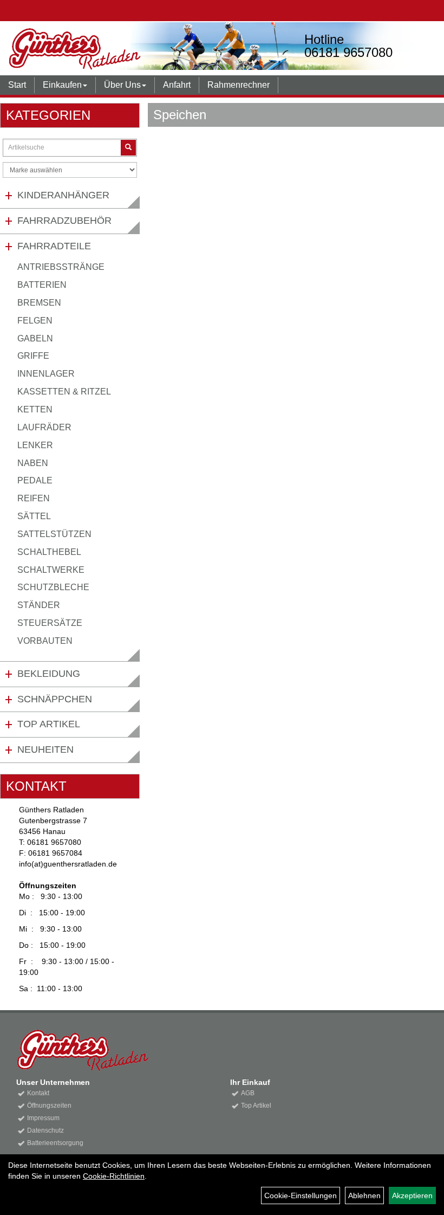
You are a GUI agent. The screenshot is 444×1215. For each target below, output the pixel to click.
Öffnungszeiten (49, 1105)
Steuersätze (49, 623)
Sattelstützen (54, 534)
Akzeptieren (412, 1195)
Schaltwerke (50, 569)
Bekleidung (48, 673)
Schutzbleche (53, 587)
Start (17, 84)
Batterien (42, 284)
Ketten (35, 409)
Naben (32, 463)
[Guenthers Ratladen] (107, 48)
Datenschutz (45, 1130)
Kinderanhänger (63, 195)
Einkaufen (62, 84)
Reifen (33, 498)
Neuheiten (45, 749)
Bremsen (39, 302)
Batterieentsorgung (55, 1143)
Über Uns (122, 84)
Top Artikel (48, 724)
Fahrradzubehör (64, 220)
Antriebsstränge (61, 267)
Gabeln (35, 338)
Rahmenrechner (238, 84)
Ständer (38, 605)
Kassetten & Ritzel (64, 391)
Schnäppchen (54, 699)
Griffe (33, 355)
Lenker (35, 445)
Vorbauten (45, 640)
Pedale (35, 480)
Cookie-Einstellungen (300, 1195)
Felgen (35, 320)
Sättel (34, 516)
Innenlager (46, 373)
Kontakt (38, 1093)
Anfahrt (177, 84)
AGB (247, 1093)
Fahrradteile (54, 246)
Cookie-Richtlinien (114, 1176)
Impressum (43, 1118)
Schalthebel (49, 552)
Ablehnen (364, 1195)
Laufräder (44, 427)
